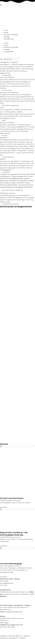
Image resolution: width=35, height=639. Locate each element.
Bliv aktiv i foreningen (11, 34)
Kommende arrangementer (10, 105)
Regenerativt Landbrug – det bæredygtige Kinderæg (14, 533)
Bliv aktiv (4, 135)
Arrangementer (9, 39)
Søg (1, 59)
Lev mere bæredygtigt (11, 563)
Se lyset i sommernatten (11, 498)
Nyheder (7, 37)
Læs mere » (3, 507)
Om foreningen (6, 75)
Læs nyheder (6, 172)
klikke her (3, 596)
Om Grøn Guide (7, 90)
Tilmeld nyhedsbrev (8, 157)
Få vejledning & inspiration (10, 204)
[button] (17, 56)
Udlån (6, 32)
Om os (6, 30)
